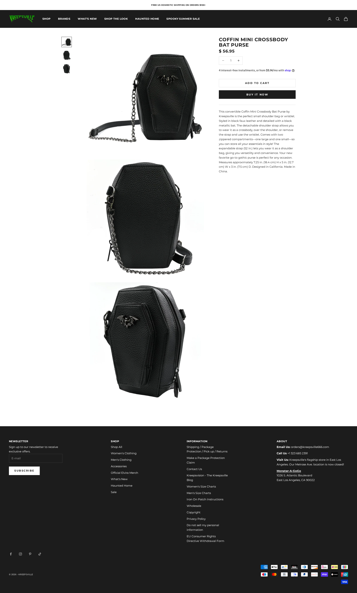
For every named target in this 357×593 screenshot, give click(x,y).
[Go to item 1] (66, 42)
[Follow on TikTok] (40, 554)
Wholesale (194, 506)
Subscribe (24, 470)
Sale (114, 492)
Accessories (119, 466)
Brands (64, 18)
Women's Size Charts (201, 486)
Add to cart (257, 83)
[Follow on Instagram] (20, 554)
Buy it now (257, 94)
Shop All (116, 447)
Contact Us (194, 469)
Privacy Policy (196, 519)
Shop (46, 18)
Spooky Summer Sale (183, 18)
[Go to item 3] (66, 69)
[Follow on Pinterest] (30, 554)
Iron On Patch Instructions (205, 499)
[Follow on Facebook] (11, 554)
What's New (87, 18)
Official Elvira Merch (124, 473)
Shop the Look (116, 18)
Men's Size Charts (199, 493)
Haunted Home (147, 18)
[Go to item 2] (66, 55)
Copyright (193, 512)
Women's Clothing (123, 453)
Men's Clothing (121, 460)
